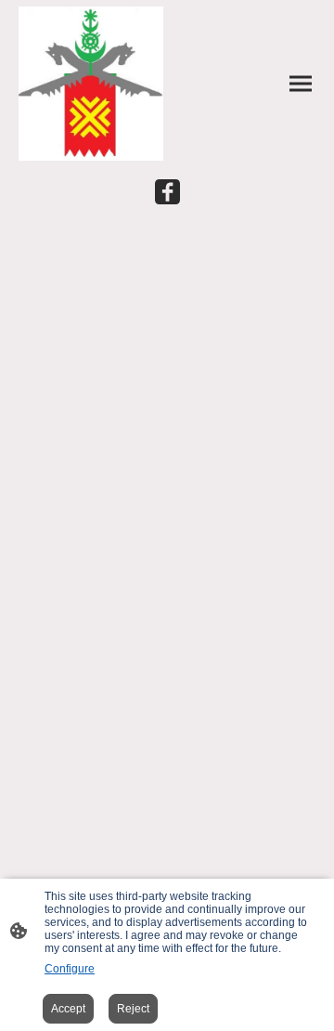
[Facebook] (167, 191)
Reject (133, 1008)
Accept (68, 1008)
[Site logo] (91, 84)
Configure (70, 968)
